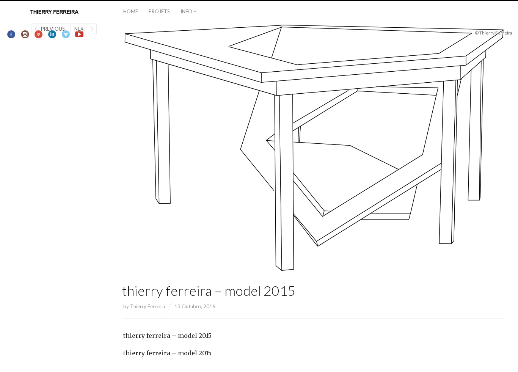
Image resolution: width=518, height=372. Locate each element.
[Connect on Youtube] (79, 34)
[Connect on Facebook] (11, 34)
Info (186, 11)
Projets (159, 11)
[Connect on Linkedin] (52, 34)
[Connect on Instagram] (25, 34)
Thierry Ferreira (147, 306)
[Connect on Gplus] (39, 34)
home (130, 11)
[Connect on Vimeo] (66, 34)
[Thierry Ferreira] (55, 12)
